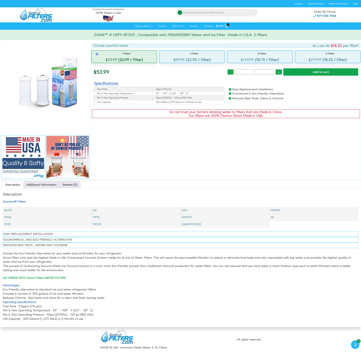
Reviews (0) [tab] (69, 184)
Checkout (208, 26)
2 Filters (126, 54)
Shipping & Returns (338, 4)
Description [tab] (12, 184)
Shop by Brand (316, 4)
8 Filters (262, 54)
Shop (355, 4)
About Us (176, 26)
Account (299, 4)
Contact (162, 26)
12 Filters (329, 54)
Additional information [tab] (41, 184)
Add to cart (321, 72)
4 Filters (194, 54)
